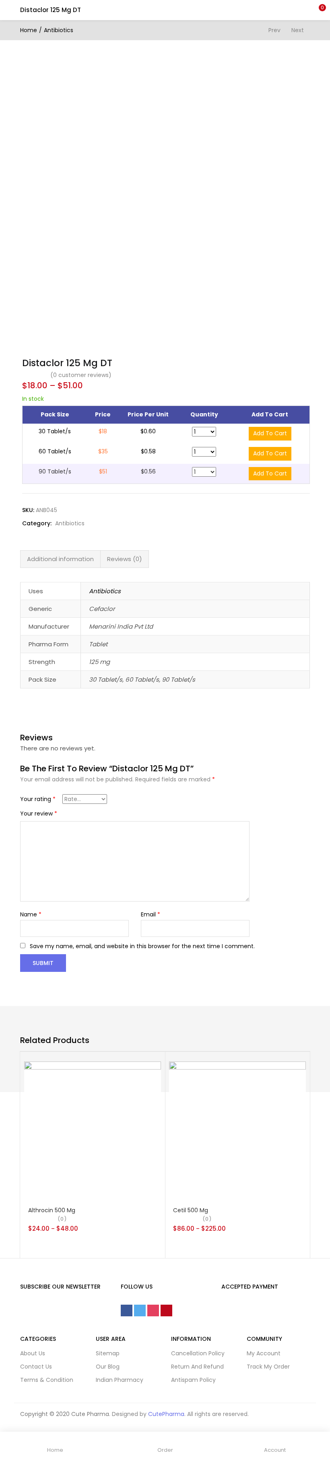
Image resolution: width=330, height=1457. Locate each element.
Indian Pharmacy (119, 1380)
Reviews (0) (124, 559)
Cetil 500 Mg (190, 1210)
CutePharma (166, 1414)
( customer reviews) (80, 375)
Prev (274, 30)
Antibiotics (58, 30)
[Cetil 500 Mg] (237, 1129)
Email (150, 914)
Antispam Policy (193, 1380)
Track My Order (268, 1367)
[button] (318, 10)
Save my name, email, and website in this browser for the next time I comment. (142, 946)
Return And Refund (197, 1367)
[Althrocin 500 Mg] (92, 1129)
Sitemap (108, 1353)
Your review (38, 813)
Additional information (60, 559)
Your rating (38, 799)
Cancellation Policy (198, 1353)
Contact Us (36, 1367)
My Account (263, 1353)
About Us (32, 1353)
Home (28, 30)
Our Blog (108, 1367)
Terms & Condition (46, 1380)
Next (297, 30)
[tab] (60, 559)
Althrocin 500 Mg (51, 1210)
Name (30, 914)
